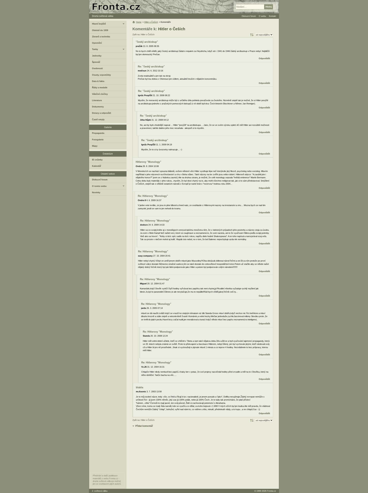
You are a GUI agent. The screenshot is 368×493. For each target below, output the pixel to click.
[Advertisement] (202, 458)
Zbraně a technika (101, 36)
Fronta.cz (271, 491)
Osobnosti (97, 68)
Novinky (96, 192)
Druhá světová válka (102, 16)
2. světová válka (99, 491)
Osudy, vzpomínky (101, 75)
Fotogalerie (98, 139)
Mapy (94, 146)
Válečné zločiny (100, 94)
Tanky (95, 49)
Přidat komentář (144, 426)
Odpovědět (264, 58)
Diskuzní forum (100, 179)
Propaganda (98, 133)
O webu (262, 16)
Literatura (97, 100)
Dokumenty (98, 106)
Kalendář (96, 166)
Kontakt (272, 16)
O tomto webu (99, 186)
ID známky (97, 160)
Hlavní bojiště (99, 24)
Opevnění (97, 43)
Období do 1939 (100, 30)
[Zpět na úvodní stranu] (118, 6)
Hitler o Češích (171, 29)
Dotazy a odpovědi (101, 113)
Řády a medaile (99, 87)
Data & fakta (98, 81)
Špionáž (96, 62)
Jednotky (96, 56)
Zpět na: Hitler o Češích (143, 34)
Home (138, 22)
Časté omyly (98, 119)
